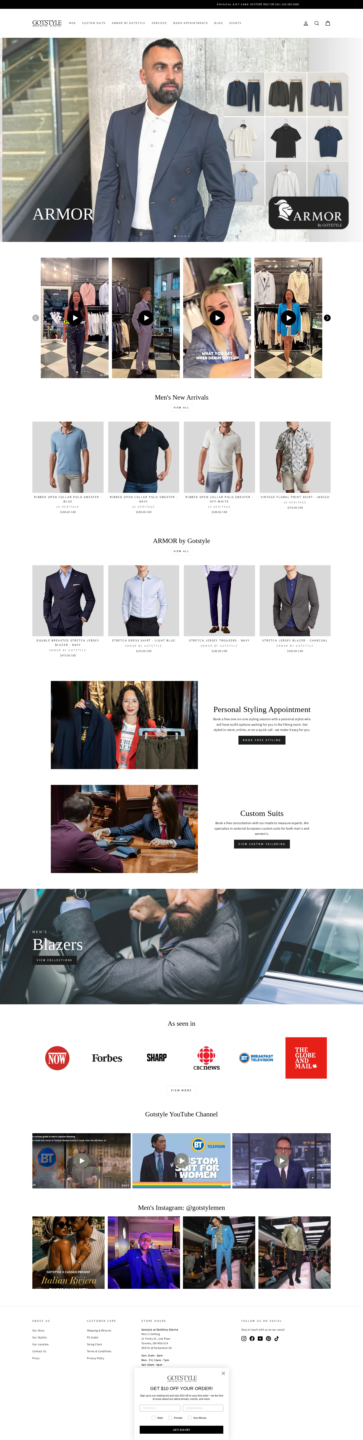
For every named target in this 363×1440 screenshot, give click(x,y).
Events (235, 23)
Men (72, 23)
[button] (75, 318)
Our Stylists (39, 1337)
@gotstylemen (205, 1207)
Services (159, 23)
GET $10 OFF (181, 1430)
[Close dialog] (223, 1373)
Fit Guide (93, 1337)
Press (35, 1358)
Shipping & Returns (99, 1330)
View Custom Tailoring (261, 844)
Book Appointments (190, 23)
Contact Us (39, 1351)
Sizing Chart (94, 1344)
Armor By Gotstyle (128, 23)
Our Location (40, 1344)
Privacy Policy (95, 1358)
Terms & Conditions (99, 1351)
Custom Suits (94, 23)
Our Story (38, 1330)
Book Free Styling (262, 740)
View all (181, 407)
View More (181, 1090)
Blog (218, 23)
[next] (327, 318)
